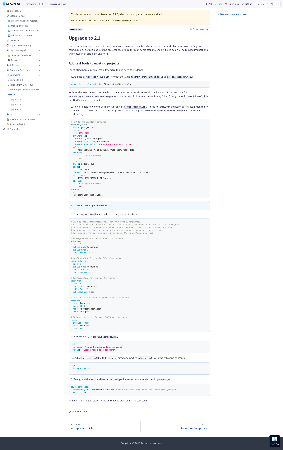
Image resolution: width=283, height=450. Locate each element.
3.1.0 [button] (41, 4)
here (105, 53)
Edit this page (80, 411)
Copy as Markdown (200, 29)
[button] (22, 16)
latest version (123, 20)
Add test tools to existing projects (232, 14)
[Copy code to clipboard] (206, 84)
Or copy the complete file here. (91, 205)
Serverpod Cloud (58, 4)
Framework (30, 4)
